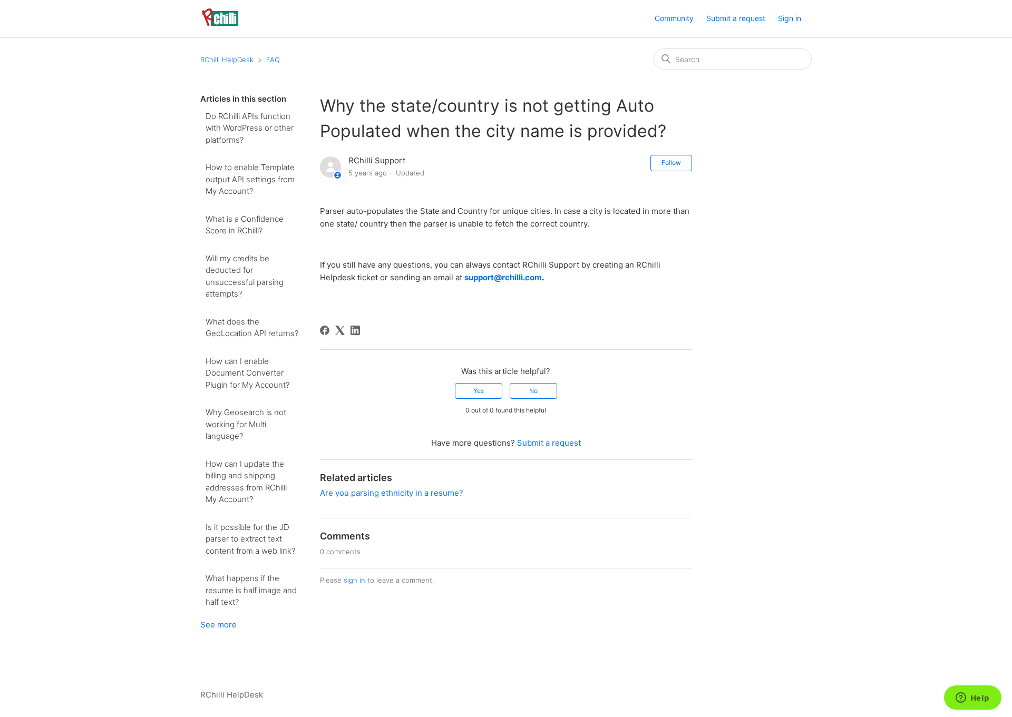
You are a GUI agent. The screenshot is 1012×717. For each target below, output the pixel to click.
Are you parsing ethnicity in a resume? (391, 493)
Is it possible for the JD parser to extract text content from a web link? (250, 539)
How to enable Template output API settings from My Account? (250, 179)
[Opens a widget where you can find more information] (972, 698)
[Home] (220, 24)
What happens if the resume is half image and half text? (251, 590)
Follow (671, 162)
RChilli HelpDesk (227, 59)
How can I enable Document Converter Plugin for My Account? (247, 373)
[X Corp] (340, 330)
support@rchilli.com (503, 277)
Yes (478, 391)
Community (674, 18)
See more (218, 625)
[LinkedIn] (355, 330)
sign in (354, 580)
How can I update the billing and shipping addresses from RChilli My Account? (246, 482)
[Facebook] (324, 330)
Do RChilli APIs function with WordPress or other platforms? (250, 128)
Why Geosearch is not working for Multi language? (246, 424)
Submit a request (735, 18)
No (533, 391)
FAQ (273, 59)
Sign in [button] (789, 18)
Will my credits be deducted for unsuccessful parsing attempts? (245, 276)
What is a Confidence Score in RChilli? (245, 225)
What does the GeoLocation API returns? (252, 328)
